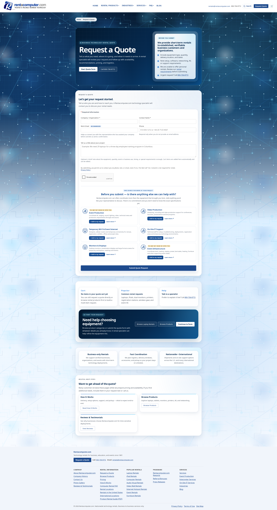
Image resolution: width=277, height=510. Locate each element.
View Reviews (88, 428)
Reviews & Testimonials (83, 486)
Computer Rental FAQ (109, 486)
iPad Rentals (132, 476)
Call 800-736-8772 (108, 69)
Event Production (187, 476)
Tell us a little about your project (93, 143)
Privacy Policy (85, 170)
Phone (141, 126)
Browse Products (166, 324)
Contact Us (78, 479)
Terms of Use (189, 506)
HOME (95, 6)
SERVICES (141, 5)
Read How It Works (90, 408)
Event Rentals (132, 492)
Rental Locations (107, 489)
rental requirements (170, 70)
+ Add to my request (97, 222)
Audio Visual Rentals (135, 483)
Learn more (111, 222)
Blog (181, 489)
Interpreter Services (188, 479)
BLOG (159, 6)
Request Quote (261, 6)
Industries (184, 486)
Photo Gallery (79, 483)
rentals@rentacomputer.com (219, 6)
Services (183, 473)
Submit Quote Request (138, 268)
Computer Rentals (134, 479)
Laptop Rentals (133, 473)
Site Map (199, 506)
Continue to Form (185, 324)
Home (79, 19)
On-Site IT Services (187, 483)
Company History (81, 476)
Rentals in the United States (111, 492)
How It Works (105, 483)
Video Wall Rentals (134, 486)
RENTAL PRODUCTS (110, 5)
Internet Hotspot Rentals (137, 489)
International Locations (109, 496)
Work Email (91, 126)
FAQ (151, 5)
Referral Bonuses (160, 478)
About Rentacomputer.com (85, 473)
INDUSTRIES (128, 5)
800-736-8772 (236, 6)
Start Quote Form (88, 69)
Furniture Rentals (134, 496)
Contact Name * (145, 118)
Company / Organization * (90, 118)
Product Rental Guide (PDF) (111, 499)
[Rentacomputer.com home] (24, 6)
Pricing (103, 479)
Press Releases (159, 482)
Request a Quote (82, 460)
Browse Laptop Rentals (146, 324)
